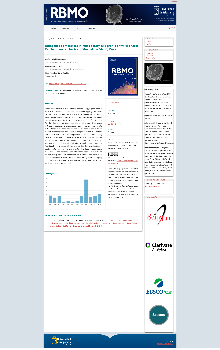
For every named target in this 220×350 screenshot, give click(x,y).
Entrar (79, 28)
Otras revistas (151, 58)
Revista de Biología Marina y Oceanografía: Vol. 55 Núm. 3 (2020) (76, 226)
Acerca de (66, 28)
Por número (150, 53)
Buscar (172, 28)
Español (148, 44)
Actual (53, 28)
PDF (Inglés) (115, 102)
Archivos (91, 28)
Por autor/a (149, 56)
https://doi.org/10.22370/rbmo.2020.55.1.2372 (67, 84)
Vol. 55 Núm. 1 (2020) (67, 39)
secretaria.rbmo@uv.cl (152, 186)
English (148, 42)
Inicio (46, 39)
